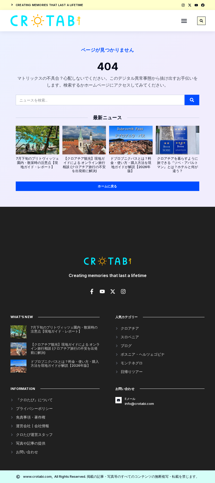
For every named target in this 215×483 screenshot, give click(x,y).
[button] (184, 21)
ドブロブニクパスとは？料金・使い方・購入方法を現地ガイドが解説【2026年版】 (130, 164)
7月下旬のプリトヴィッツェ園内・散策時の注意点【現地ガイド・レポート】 (37, 162)
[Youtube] (196, 5)
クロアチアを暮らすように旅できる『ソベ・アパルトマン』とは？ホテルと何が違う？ (177, 164)
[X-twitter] (189, 5)
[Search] (192, 100)
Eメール (130, 399)
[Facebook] (203, 5)
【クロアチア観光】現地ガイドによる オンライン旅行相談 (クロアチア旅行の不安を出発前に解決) (84, 164)
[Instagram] (183, 5)
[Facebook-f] (91, 291)
